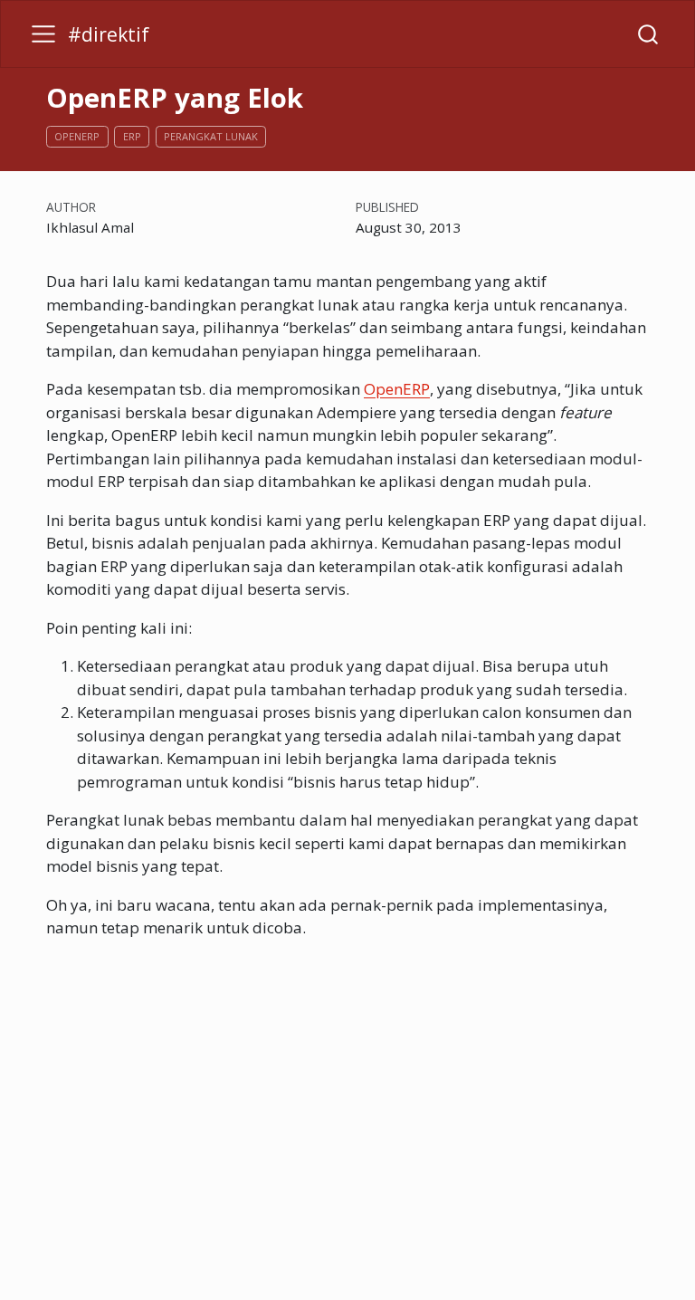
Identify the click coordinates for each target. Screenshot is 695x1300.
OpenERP (77, 136)
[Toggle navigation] (43, 34)
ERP (132, 136)
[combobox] (649, 34)
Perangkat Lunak (211, 136)
